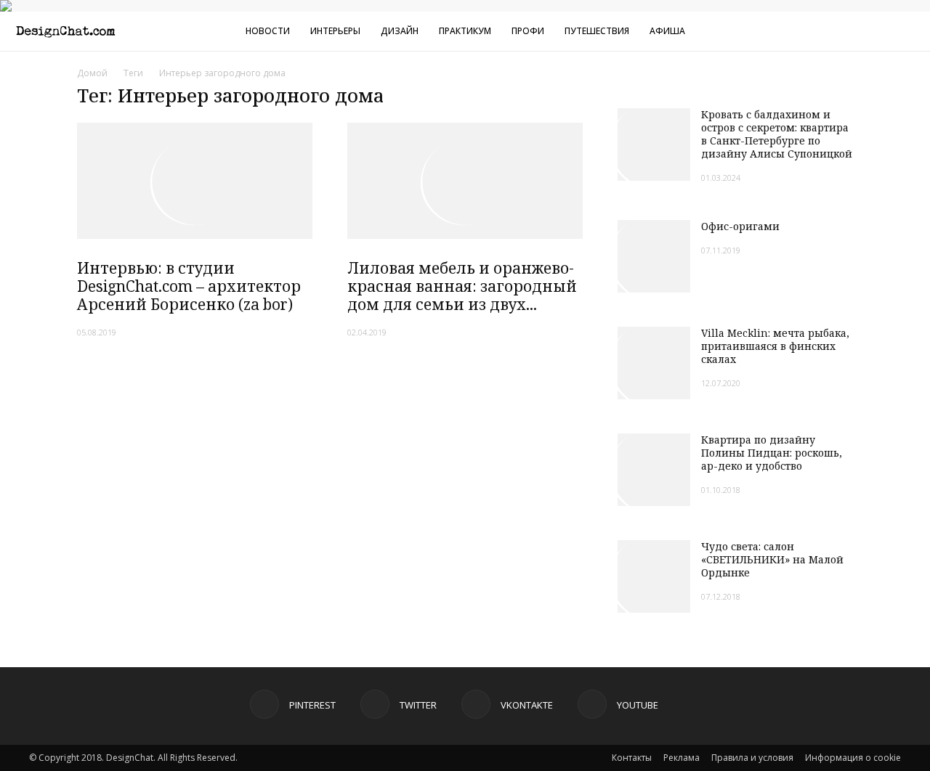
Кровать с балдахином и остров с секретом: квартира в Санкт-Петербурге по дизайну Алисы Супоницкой (776, 133)
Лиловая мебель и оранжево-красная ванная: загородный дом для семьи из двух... (462, 286)
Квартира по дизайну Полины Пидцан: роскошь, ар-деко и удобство (771, 453)
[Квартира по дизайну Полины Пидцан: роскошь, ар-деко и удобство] (654, 469)
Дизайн (399, 31)
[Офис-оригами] (654, 256)
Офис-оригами (740, 226)
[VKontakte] (849, 31)
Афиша (667, 31)
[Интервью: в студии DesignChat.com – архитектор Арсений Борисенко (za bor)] (194, 181)
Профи (528, 31)
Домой (92, 73)
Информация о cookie (853, 757)
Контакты (632, 757)
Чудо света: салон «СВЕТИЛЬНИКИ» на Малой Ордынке (772, 559)
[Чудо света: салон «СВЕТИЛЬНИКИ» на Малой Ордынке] (654, 576)
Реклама (681, 757)
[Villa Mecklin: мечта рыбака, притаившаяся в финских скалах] (654, 363)
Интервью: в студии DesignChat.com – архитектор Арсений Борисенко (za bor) (189, 286)
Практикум (465, 31)
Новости (268, 31)
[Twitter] (825, 31)
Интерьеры (335, 31)
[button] (912, 33)
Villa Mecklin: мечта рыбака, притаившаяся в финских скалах (775, 346)
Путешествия (597, 31)
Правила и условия (752, 757)
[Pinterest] (801, 31)
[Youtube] (873, 31)
